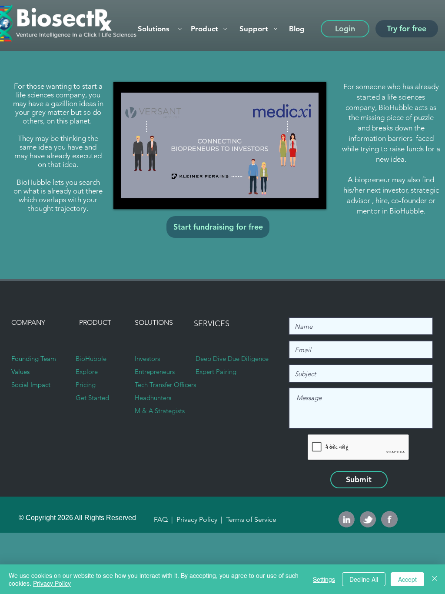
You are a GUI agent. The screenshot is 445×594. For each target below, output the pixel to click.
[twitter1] (368, 519)
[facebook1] (390, 519)
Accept (407, 579)
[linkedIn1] (346, 519)
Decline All (363, 579)
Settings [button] (324, 579)
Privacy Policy (197, 519)
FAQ (161, 519)
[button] (208, 29)
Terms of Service (250, 519)
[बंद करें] (434, 579)
